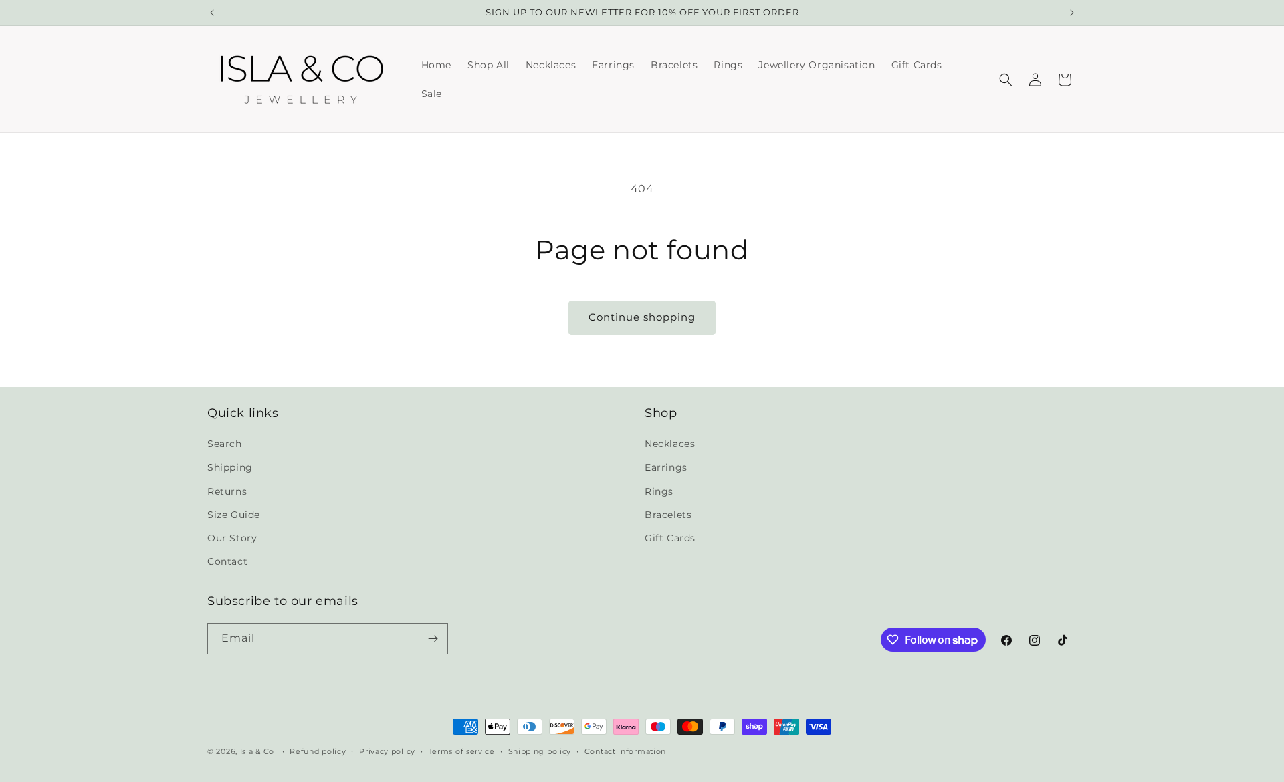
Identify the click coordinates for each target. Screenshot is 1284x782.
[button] (1006, 79)
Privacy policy (387, 751)
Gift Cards (670, 538)
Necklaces (670, 444)
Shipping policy (540, 751)
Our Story (232, 538)
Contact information (625, 751)
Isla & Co (257, 751)
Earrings (666, 467)
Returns (227, 491)
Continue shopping (642, 317)
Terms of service (462, 751)
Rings (659, 491)
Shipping (230, 467)
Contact (227, 561)
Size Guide (233, 515)
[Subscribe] (432, 638)
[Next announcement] (1072, 12)
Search (224, 444)
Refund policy (318, 751)
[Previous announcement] (212, 12)
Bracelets (668, 515)
